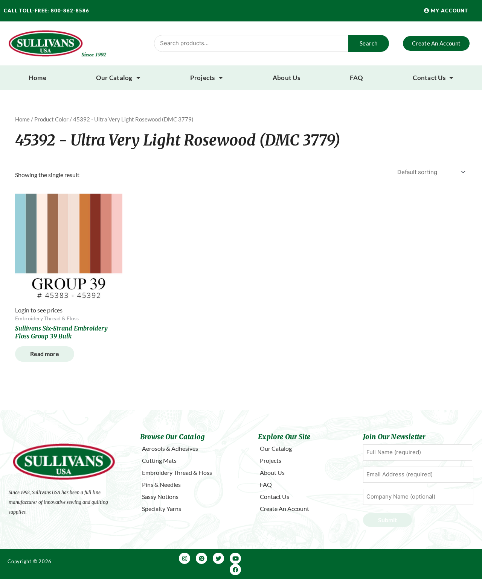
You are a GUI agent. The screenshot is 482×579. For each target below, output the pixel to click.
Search (369, 43)
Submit (387, 519)
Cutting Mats (159, 460)
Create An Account (284, 508)
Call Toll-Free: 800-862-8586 (46, 11)
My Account (448, 11)
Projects (202, 78)
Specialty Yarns (161, 508)
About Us (286, 78)
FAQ (356, 78)
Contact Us (429, 78)
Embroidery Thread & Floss (177, 472)
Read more (44, 353)
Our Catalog (114, 78)
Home (37, 78)
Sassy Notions (160, 496)
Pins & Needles (161, 484)
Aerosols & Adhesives (170, 448)
